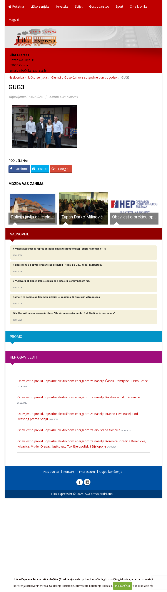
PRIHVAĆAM (122, 586)
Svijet (79, 6)
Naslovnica (16, 77)
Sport (119, 6)
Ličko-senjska (40, 6)
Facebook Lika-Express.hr (79, 482)
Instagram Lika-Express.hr (87, 482)
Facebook (21, 169)
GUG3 (16, 87)
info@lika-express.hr (33, 70)
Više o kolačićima (143, 586)
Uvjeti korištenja (110, 472)
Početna (17, 6)
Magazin (14, 19)
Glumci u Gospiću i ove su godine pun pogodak (84, 77)
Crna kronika (138, 6)
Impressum (87, 472)
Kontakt (68, 472)
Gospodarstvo (99, 6)
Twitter (42, 169)
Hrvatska (62, 6)
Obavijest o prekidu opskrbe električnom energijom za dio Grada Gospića (74, 430)
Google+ (63, 169)
